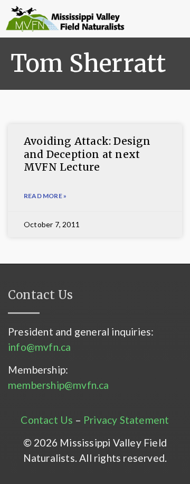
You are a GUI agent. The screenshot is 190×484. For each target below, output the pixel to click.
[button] (142, 19)
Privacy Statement (126, 420)
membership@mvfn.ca (58, 385)
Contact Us (47, 420)
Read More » (45, 196)
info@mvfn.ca (39, 347)
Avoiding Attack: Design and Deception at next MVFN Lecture (87, 154)
